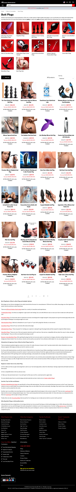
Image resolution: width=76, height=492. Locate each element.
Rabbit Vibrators (5, 436)
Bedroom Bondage (5, 422)
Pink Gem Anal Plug (10, 239)
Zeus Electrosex (43, 426)
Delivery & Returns (25, 451)
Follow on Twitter (62, 422)
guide (28, 19)
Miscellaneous (23, 438)
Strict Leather (42, 422)
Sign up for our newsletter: (27, 468)
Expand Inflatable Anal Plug (47, 205)
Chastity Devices (5, 424)
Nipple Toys (4, 432)
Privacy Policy (23, 458)
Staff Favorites (23, 430)
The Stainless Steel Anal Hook (28, 135)
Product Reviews (62, 428)
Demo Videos (61, 424)
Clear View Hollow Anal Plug (47, 170)
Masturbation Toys (24, 436)
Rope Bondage (23, 428)
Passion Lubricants (43, 434)
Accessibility (23, 463)
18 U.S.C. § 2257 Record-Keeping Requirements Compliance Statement (24, 488)
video (38, 19)
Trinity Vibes (42, 432)
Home (2, 11)
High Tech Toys (23, 426)
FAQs (21, 448)
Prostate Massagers (25, 434)
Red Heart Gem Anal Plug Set (28, 274)
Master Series (42, 419)
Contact (22, 455)
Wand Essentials (43, 430)
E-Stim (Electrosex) (5, 426)
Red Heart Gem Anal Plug (66, 170)
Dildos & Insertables (11, 11)
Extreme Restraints (32, 486)
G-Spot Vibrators (24, 432)
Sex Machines (4, 428)
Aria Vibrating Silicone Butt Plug (47, 135)
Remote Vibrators (24, 422)
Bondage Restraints (5, 419)
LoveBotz (41, 428)
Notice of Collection (25, 460)
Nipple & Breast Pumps (6, 434)
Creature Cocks (43, 424)
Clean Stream (42, 436)
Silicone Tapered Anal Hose (10, 135)
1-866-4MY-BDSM (25, 446)
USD (64, 2)
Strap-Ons (3, 430)
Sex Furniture (23, 424)
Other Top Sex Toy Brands (45, 438)
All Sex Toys (4, 438)
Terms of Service (24, 453)
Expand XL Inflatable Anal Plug (47, 274)
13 (43, 296)
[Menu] (2, 5)
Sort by (60, 75)
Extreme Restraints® (46, 488)
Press (21, 465)
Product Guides (62, 426)
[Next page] (47, 296)
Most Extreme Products (25, 419)
